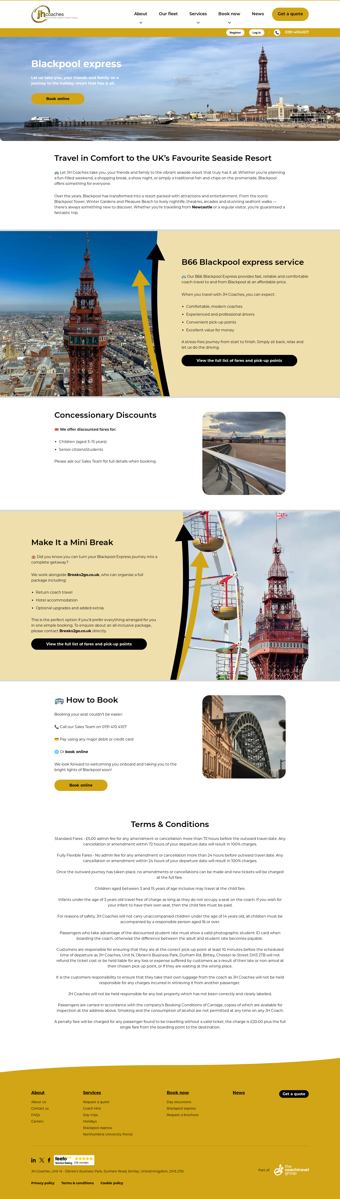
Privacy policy (42, 1183)
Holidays (90, 1121)
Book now (229, 14)
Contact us (40, 1108)
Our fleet (168, 14)
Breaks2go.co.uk (83, 575)
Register (235, 32)
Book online (57, 99)
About (140, 14)
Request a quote (96, 1102)
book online (76, 752)
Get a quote (290, 14)
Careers (37, 1121)
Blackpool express (97, 1128)
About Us (38, 1102)
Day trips (90, 1115)
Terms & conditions (77, 1183)
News (258, 14)
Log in (257, 32)
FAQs (35, 1115)
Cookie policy (112, 1183)
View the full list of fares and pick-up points (239, 360)
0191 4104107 (297, 32)
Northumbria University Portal (108, 1134)
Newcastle (202, 207)
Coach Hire (92, 1108)
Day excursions (179, 1102)
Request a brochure (182, 1115)
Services (198, 14)
